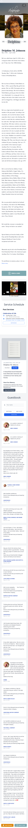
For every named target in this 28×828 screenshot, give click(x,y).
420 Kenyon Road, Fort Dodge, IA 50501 (15, 320)
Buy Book (15, 367)
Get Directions (14, 322)
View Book (7, 367)
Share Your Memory (9, 390)
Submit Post (14, 414)
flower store (5, 263)
